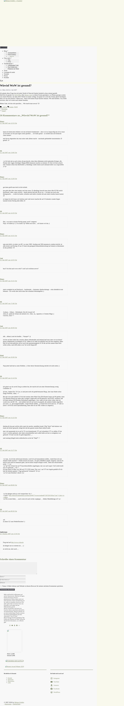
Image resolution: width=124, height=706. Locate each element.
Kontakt (6, 77)
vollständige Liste (13, 65)
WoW (16, 107)
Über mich (7, 58)
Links (9, 682)
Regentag (4, 109)
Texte (5, 70)
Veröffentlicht (8, 63)
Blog (5, 51)
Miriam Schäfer (19, 702)
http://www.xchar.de (17, 542)
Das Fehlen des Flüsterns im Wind (13, 68)
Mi (1, 151)
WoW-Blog (17, 95)
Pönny (2, 121)
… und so (11, 56)
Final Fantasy (12, 54)
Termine (6, 74)
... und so (4, 107)
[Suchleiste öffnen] (1, 81)
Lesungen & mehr (9, 72)
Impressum (10, 679)
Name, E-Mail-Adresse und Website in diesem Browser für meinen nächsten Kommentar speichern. (32, 586)
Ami (1, 258)
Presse (6, 76)
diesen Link (28, 95)
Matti (2, 355)
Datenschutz (11, 681)
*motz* (4, 111)
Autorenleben (12, 53)
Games (11, 107)
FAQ (9, 62)
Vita (9, 60)
